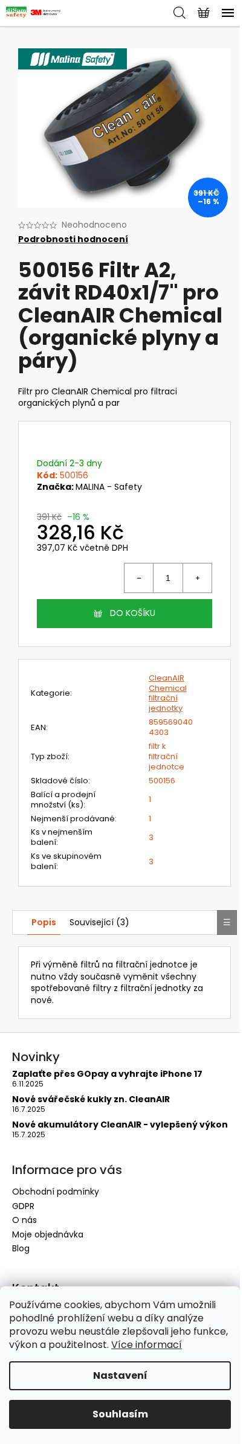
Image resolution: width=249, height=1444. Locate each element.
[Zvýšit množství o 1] (197, 577)
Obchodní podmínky (55, 1192)
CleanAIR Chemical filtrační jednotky (168, 693)
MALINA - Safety (109, 487)
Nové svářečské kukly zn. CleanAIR (91, 1099)
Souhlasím (120, 1414)
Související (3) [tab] (99, 922)
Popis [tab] (43, 922)
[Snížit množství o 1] (139, 577)
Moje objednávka (47, 1234)
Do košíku (132, 613)
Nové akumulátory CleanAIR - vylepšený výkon (120, 1124)
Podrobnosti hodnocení (73, 239)
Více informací (146, 1345)
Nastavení (120, 1375)
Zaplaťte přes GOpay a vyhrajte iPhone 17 (107, 1074)
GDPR (23, 1206)
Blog (21, 1248)
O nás (24, 1220)
